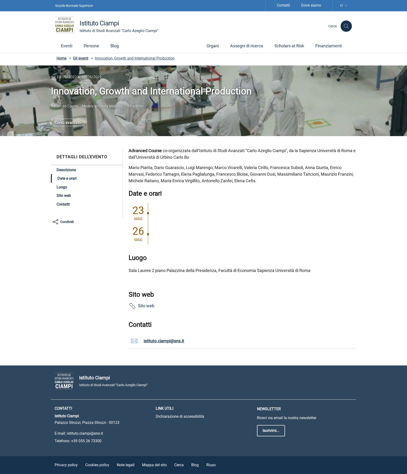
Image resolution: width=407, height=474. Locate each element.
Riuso (211, 465)
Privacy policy (66, 465)
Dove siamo (311, 5)
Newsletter (269, 409)
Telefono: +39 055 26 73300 (78, 441)
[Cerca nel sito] (346, 26)
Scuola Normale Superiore (74, 6)
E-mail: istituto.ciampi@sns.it (79, 433)
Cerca (179, 465)
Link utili (164, 408)
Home (61, 58)
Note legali (125, 465)
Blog (195, 465)
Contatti (283, 5)
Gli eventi (80, 58)
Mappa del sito (154, 465)
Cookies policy (97, 465)
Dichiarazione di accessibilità (180, 416)
